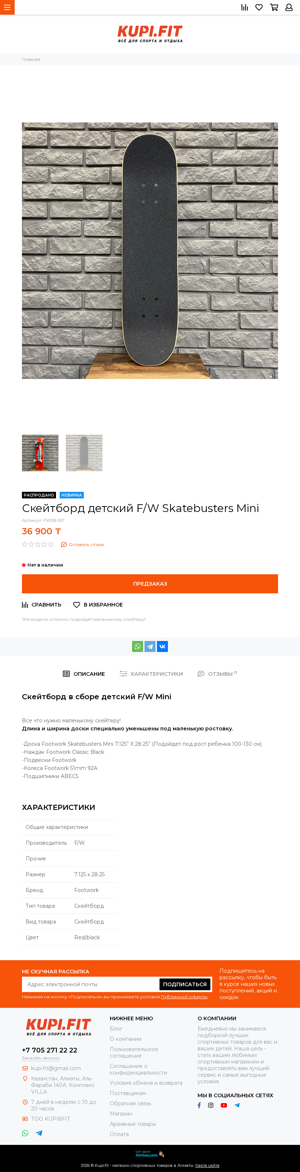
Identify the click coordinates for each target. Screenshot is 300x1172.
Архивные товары (133, 1124)
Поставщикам (128, 1093)
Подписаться (185, 984)
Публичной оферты (184, 996)
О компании (126, 1039)
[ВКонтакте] (162, 646)
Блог (116, 1028)
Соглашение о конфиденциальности (138, 1069)
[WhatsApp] (137, 646)
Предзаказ (150, 584)
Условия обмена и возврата (146, 1083)
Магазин (121, 1113)
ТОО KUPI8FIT (51, 1119)
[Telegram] (150, 646)
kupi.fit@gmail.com (56, 1068)
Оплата (119, 1134)
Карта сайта (207, 1165)
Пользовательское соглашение (134, 1052)
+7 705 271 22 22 (49, 1050)
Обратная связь (130, 1103)
